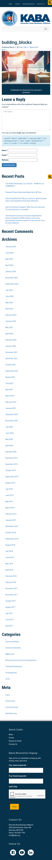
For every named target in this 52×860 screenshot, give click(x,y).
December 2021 (11, 352)
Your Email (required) (18, 776)
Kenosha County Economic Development (20, 660)
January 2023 (10, 321)
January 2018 (10, 582)
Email (4, 155)
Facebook (13, 852)
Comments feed (11, 707)
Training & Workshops (13, 666)
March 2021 (10, 396)
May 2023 (9, 303)
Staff (36, 47)
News (10, 4)
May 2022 (9, 327)
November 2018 (11, 526)
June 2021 (9, 383)
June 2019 (9, 495)
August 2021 (10, 377)
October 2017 (10, 601)
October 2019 (10, 470)
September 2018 (11, 539)
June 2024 (9, 253)
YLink (7, 679)
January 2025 (10, 247)
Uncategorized (11, 673)
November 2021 (11, 358)
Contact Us (41, 4)
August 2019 (10, 483)
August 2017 (10, 607)
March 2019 (10, 508)
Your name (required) (18, 765)
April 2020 (9, 445)
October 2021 (10, 365)
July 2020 (9, 427)
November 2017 (11, 595)
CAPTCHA (13, 787)
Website (5, 160)
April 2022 (9, 334)
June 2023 (9, 296)
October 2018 (10, 533)
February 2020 (10, 452)
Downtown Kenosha (13, 648)
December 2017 (11, 588)
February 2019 (10, 514)
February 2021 (10, 402)
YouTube (22, 852)
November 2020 (11, 421)
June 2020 (9, 433)
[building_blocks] (26, 67)
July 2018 (9, 551)
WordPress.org (11, 713)
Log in (7, 695)
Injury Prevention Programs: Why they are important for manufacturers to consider (25, 208)
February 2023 (10, 315)
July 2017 (9, 613)
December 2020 (11, 414)
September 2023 (11, 284)
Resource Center (28, 4)
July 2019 (9, 489)
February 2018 (10, 576)
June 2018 (9, 557)
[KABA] (26, 18)
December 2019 (11, 458)
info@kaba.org (14, 835)
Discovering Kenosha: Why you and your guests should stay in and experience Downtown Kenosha (25, 199)
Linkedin (31, 852)
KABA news (9, 654)
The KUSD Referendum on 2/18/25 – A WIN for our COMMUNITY (24, 185)
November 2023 (11, 278)
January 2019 (10, 520)
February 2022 (10, 340)
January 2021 (10, 408)
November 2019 (11, 464)
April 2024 (9, 265)
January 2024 (10, 271)
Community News (12, 642)
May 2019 (9, 501)
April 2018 (9, 570)
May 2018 (9, 564)
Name (5, 150)
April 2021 (9, 390)
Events (17, 4)
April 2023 (9, 309)
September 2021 (11, 371)
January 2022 (10, 346)
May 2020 (9, 439)
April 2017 (9, 626)
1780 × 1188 (27, 47)
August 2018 (10, 545)
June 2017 (9, 620)
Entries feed (10, 701)
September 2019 (11, 477)
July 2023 (9, 290)
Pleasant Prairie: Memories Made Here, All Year (23, 192)
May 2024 (9, 259)
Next (4, 50)
